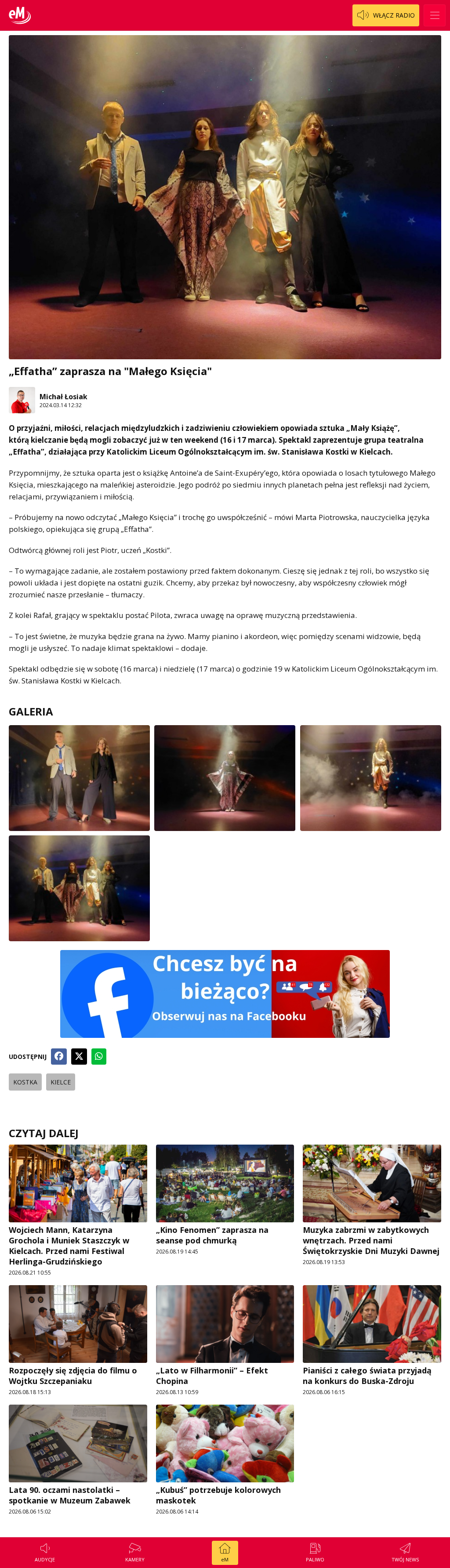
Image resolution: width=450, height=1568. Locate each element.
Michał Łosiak (63, 396)
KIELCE (61, 1082)
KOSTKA (25, 1082)
